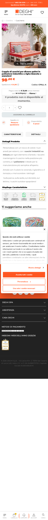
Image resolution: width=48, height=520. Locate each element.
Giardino (9, 21)
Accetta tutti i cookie (24, 275)
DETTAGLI (35, 134)
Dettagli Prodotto (11, 141)
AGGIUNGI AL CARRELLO (24, 115)
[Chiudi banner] (44, 229)
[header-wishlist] (42, 12)
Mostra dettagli (34, 268)
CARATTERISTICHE (12, 134)
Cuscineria (20, 21)
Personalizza (22, 282)
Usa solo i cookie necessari (24, 288)
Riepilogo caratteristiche (14, 187)
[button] (43, 516)
